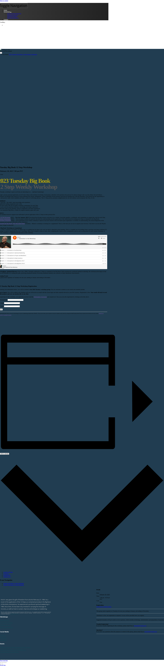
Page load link (4, 660)
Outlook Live (7, 576)
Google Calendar (8, 572)
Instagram (3, 640)
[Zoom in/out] (5, 662)
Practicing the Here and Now (9, 652)
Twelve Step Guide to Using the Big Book (13, 650)
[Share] (2, 662)
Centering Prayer (5, 625)
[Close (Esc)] (0, 662)
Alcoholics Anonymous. (14, 613)
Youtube (3, 635)
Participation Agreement (40, 297)
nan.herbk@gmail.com (140, 625)
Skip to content (4, 0)
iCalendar (6, 573)
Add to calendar (4, 453)
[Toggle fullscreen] (4, 662)
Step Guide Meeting (6, 627)
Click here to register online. (104, 606)
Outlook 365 (6, 575)
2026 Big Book (4, 620)
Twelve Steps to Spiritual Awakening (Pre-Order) (15, 647)
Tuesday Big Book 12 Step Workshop (13, 583)
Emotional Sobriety (6, 623)
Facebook (3, 638)
